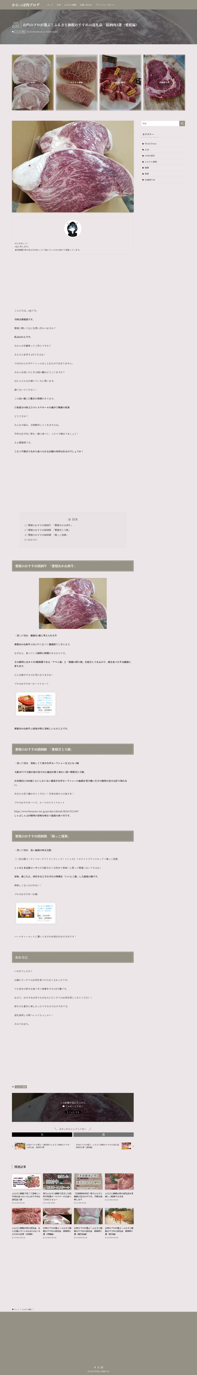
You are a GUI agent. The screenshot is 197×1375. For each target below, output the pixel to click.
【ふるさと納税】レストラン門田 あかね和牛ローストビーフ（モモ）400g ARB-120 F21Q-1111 (45, 700)
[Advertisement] (73, 279)
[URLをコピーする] (103, 1134)
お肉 (147, 149)
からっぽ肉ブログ (26, 5)
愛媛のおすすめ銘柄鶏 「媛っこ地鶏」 (48, 535)
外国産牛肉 (150, 179)
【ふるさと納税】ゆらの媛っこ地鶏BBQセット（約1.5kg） (45, 909)
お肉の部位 (150, 155)
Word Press (150, 143)
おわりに (32, 539)
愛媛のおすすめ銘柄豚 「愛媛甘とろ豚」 (49, 530)
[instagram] (102, 1367)
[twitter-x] (98, 1367)
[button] (42, 1134)
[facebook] (95, 1367)
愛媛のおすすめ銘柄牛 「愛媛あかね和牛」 (50, 525)
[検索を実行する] (182, 123)
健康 (147, 167)
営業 (147, 173)
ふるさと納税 (20, 32)
